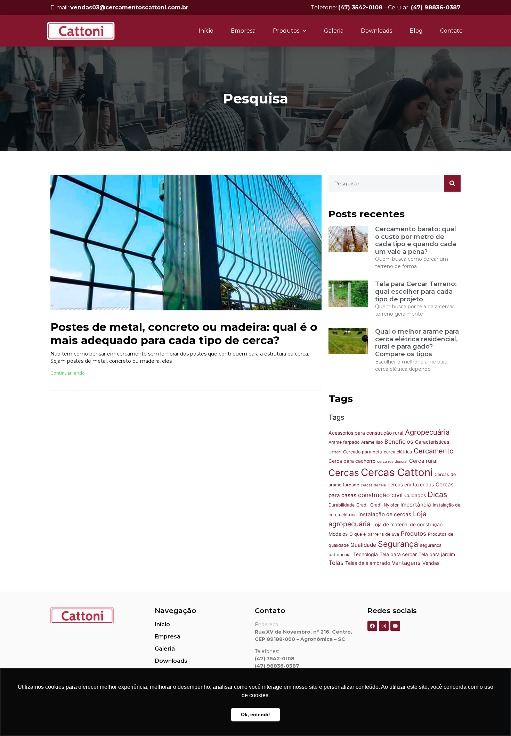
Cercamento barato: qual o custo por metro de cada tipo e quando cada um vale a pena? (415, 240)
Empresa (243, 30)
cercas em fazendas (411, 484)
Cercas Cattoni (397, 472)
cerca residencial (392, 461)
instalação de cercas (384, 514)
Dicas (437, 494)
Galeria (333, 30)
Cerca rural (423, 461)
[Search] (452, 183)
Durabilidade (341, 505)
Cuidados (415, 495)
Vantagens (406, 562)
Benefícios (398, 441)
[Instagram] (384, 626)
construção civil (380, 495)
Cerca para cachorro (351, 461)
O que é (357, 534)
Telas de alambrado (367, 563)
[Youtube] (395, 626)
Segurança (398, 544)
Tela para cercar (398, 554)
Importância (415, 504)
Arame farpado (343, 442)
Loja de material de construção (407, 524)
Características (432, 442)
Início (205, 30)
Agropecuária (427, 432)
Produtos (413, 533)
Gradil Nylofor (384, 505)
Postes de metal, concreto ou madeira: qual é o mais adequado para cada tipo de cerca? (183, 333)
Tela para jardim (437, 554)
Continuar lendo (67, 373)
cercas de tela (373, 485)
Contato (451, 30)
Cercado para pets (362, 451)
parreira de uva (383, 534)
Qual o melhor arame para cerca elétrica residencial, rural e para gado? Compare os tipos (417, 343)
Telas (335, 562)
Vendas (430, 563)
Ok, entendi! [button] (255, 714)
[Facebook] (372, 626)
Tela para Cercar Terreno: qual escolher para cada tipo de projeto (416, 291)
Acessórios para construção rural (365, 433)
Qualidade (363, 545)
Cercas (343, 472)
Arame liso (372, 442)
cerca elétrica (398, 451)
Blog (416, 30)
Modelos (338, 534)
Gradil (362, 505)
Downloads (376, 30)
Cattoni (334, 452)
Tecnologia (365, 554)
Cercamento (434, 451)
